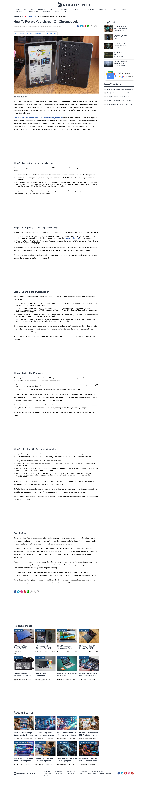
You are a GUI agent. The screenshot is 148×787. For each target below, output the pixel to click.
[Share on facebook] (78, 26)
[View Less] (97, 26)
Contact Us (70, 773)
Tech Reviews (89, 9)
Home (18, 9)
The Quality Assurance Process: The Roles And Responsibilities (118, 93)
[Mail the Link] (94, 26)
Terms (80, 773)
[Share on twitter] (81, 26)
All (65, 12)
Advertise (59, 773)
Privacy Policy (91, 773)
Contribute (47, 773)
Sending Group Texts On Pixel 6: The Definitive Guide (120, 36)
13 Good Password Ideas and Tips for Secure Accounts (119, 100)
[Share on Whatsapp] (88, 26)
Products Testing (97, 771)
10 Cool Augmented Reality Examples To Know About (120, 27)
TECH (32, 9)
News (57, 12)
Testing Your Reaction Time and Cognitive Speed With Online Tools (44, 760)
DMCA (46, 775)
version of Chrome (71, 238)
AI (25, 9)
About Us (47, 771)
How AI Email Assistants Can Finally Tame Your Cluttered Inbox (66, 735)
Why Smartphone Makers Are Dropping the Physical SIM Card (67, 760)
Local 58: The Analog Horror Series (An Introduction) (120, 62)
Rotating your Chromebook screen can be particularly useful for (38, 118)
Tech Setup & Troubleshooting (35, 33)
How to (75, 9)
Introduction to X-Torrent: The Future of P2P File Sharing (120, 45)
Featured (46, 12)
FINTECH (53, 9)
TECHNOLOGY (52, 33)
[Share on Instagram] (21, 591)
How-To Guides (19, 33)
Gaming (64, 9)
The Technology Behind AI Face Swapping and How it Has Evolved (44, 735)
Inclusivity (84, 771)
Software (19, 12)
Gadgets (102, 9)
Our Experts (58, 771)
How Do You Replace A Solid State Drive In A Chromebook (88, 675)
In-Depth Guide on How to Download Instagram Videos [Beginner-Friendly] (119, 96)
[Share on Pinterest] (84, 26)
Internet (125, 9)
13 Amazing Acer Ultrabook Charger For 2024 (22, 675)
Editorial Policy (72, 771)
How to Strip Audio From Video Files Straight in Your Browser (23, 760)
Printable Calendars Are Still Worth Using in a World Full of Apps (88, 735)
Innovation (33, 12)
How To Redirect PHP (119, 53)
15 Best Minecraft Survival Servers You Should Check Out (119, 104)
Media (114, 9)
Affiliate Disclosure (106, 773)
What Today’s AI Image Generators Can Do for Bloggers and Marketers (23, 735)
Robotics (41, 9)
